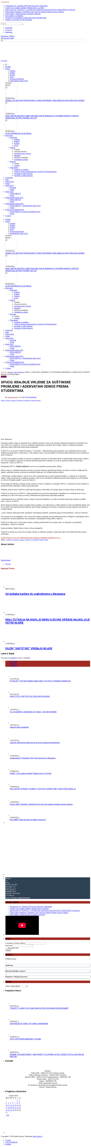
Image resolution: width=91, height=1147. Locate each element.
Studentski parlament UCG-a (50, 538)
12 (11, 1105)
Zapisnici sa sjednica (21, 170)
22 (18, 1108)
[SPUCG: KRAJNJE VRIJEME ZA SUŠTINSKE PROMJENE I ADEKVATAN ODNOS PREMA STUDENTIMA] (34, 437)
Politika (12, 73)
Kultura (12, 75)
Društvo (12, 71)
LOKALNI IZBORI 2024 (14, 210)
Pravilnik (13, 188)
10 (6, 1105)
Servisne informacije (17, 79)
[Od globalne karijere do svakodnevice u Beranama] (17, 587)
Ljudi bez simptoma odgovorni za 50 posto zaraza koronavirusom (35, 743)
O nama (8, 216)
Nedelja (17, 166)
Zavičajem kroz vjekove (22, 153)
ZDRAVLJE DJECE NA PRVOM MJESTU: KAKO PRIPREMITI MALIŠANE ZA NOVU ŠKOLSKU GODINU (44, 100)
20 (13, 1108)
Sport (12, 77)
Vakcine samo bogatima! (19, 727)
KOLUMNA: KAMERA (14, 16)
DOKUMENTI (15, 194)
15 (18, 1105)
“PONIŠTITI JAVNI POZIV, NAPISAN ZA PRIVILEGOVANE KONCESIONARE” (39, 1008)
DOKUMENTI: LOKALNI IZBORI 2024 (25, 212)
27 (13, 1110)
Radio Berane (12, 397)
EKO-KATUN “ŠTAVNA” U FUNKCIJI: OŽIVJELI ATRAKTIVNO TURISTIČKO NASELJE (40, 10)
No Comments (31, 397)
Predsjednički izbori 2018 (19, 81)
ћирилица (4, 36)
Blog (7, 180)
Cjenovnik (9, 178)
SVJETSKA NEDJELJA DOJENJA (18, 133)
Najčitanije (13, 662)
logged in (13, 658)
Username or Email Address (15, 943)
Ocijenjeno (13, 666)
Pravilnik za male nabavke (23, 174)
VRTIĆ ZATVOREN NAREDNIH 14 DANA (25, 1039)
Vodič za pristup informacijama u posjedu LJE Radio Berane (35, 172)
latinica (12, 36)
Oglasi (7, 184)
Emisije (12, 147)
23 (20, 1108)
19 (11, 1108)
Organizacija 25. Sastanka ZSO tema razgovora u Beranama (26, 6)
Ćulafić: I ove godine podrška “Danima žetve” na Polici (24, 8)
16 (20, 1105)
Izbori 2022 (9, 192)
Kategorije (13, 137)
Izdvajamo (9, 135)
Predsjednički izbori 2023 (14, 198)
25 (9, 1110)
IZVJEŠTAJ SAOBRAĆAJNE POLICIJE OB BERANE (25, 18)
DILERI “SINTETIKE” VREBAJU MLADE (28, 648)
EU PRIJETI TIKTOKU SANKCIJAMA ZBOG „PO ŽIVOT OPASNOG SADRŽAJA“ (40, 681)
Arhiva (7, 986)
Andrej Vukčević (7, 538)
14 (15, 1105)
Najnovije (13, 664)
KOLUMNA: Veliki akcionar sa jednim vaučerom (23, 14)
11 (9, 1105)
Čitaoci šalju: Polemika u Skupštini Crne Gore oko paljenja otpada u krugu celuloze (34, 12)
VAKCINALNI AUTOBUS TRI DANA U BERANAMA (29, 1024)
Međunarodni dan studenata (30, 538)
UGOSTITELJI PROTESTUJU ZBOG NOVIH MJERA (30, 696)
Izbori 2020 (9, 186)
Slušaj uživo (9, 182)
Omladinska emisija (21, 159)
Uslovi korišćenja (11, 1142)
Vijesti (7, 69)
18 (9, 1108)
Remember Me (13, 948)
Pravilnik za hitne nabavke (23, 176)
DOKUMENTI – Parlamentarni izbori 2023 (25, 206)
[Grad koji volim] (7, 38)
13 (13, 1105)
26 (11, 1110)
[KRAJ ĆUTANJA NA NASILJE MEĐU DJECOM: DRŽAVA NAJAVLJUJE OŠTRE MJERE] (17, 612)
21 (15, 1108)
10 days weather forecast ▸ (17, 898)
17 (6, 1108)
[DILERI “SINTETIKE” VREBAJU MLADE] (17, 641)
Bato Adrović (37, 1136)
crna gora (16, 538)
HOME (8, 67)
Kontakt (8, 1144)
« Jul (7, 1115)
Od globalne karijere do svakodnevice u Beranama (35, 593)
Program (13, 162)
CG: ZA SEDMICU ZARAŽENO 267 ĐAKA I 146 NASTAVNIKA (33, 712)
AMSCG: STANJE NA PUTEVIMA (18, 20)
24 (6, 1110)
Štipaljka (17, 155)
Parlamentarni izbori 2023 (14, 204)
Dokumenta (14, 168)
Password (8, 945)
